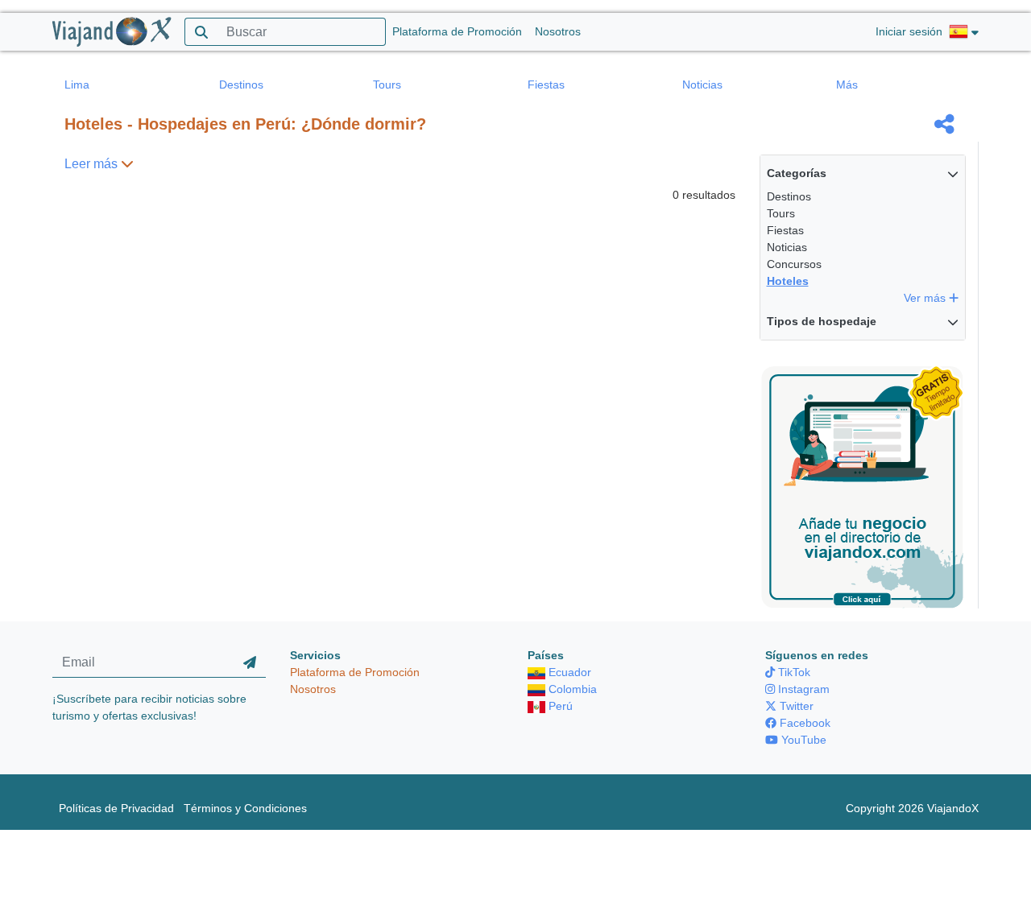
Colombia (571, 689)
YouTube (802, 739)
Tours (387, 84)
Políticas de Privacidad (116, 808)
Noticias (702, 84)
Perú (559, 705)
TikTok (792, 672)
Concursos (794, 264)
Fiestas (546, 84)
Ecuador (568, 672)
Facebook (803, 722)
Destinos (241, 84)
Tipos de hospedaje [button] (821, 321)
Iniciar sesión (909, 31)
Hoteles (788, 280)
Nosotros (558, 31)
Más (847, 84)
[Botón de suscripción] (250, 662)
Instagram (802, 689)
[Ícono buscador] (200, 32)
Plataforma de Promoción (457, 31)
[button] (964, 32)
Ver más (926, 297)
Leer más (92, 164)
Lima (76, 84)
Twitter (795, 705)
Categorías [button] (796, 173)
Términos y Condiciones (245, 808)
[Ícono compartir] (944, 124)
